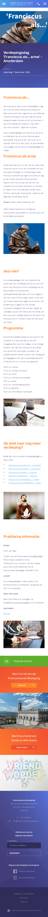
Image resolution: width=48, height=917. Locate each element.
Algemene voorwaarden (24, 894)
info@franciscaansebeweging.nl (26, 821)
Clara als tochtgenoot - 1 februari (23, 476)
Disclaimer (24, 898)
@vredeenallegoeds (27, 878)
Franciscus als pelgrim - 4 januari (23, 472)
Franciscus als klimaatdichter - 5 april (25, 483)
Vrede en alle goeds (27, 871)
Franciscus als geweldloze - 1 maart (24, 479)
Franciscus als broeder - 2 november (25, 469)
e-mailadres (12, 841)
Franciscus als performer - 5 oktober (25, 465)
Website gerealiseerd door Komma (26, 910)
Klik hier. (6, 614)
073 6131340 (25, 817)
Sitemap (23, 902)
